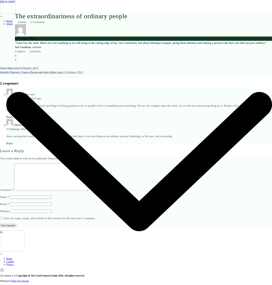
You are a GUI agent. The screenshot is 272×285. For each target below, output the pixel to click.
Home (9, 21)
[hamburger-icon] (1, 16)
